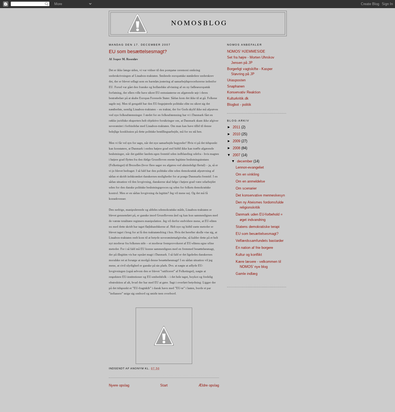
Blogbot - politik (239, 105)
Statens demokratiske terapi (257, 227)
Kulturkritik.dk (238, 98)
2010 (237, 134)
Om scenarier (246, 188)
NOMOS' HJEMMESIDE (246, 51)
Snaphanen (236, 86)
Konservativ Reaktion (243, 92)
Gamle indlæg (246, 274)
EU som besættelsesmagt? (257, 234)
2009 (237, 141)
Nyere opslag (119, 385)
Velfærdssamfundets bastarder (259, 241)
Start (164, 385)
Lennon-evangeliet (250, 167)
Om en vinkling (247, 174)
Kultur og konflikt (249, 255)
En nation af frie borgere (254, 248)
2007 (237, 155)
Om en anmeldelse (250, 181)
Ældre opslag (209, 385)
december (245, 161)
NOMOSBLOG (199, 22)
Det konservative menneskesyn (260, 195)
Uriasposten (236, 80)
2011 (237, 127)
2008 (237, 148)
